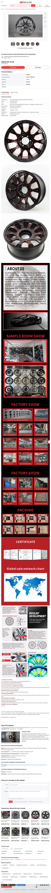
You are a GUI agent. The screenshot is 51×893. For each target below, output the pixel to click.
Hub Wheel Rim (5, 876)
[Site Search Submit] (33, 5)
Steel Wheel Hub (5, 868)
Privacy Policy (44, 889)
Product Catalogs (18, 848)
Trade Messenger (21, 885)
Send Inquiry (13, 67)
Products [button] (12, 5)
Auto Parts (23, 9)
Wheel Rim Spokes (14, 876)
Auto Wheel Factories (17, 873)
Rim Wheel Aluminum (33, 876)
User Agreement (32, 889)
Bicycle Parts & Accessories (22, 865)
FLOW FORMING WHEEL (18, 853)
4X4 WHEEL (3, 853)
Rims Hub (35, 764)
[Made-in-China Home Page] (25, 2)
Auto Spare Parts (41, 764)
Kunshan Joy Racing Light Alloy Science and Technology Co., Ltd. (16, 56)
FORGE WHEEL (40, 851)
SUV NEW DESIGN (29, 851)
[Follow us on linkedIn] (36, 886)
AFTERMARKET (29, 853)
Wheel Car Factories (27, 873)
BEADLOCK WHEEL (17, 851)
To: (7, 788)
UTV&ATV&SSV (4, 851)
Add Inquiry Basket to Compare (25, 48)
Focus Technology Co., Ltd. (16, 889)
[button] (2, 2)
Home (2, 9)
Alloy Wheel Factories (38, 873)
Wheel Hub (20, 764)
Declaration (38, 889)
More (2, 882)
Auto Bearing (4, 865)
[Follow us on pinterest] (48, 885)
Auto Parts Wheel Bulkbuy (7, 879)
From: (7, 784)
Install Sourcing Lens (7, 886)
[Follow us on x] (42, 885)
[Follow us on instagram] (44, 885)
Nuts (5, 766)
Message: (6, 791)
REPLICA (39, 853)
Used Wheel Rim (23, 876)
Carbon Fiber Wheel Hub (41, 865)
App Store (4, 885)
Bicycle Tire (12, 865)
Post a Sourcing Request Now (35, 801)
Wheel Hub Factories (6, 873)
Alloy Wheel (10, 764)
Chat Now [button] (39, 67)
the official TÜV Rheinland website (37, 727)
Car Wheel (16, 764)
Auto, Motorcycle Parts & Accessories (12, 9)
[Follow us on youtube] (46, 885)
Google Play (12, 885)
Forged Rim (32, 865)
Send (11, 801)
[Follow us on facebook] (40, 885)
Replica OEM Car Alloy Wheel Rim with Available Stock (15, 838)
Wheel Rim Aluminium (44, 876)
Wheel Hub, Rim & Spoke (30, 9)
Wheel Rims (25, 764)
